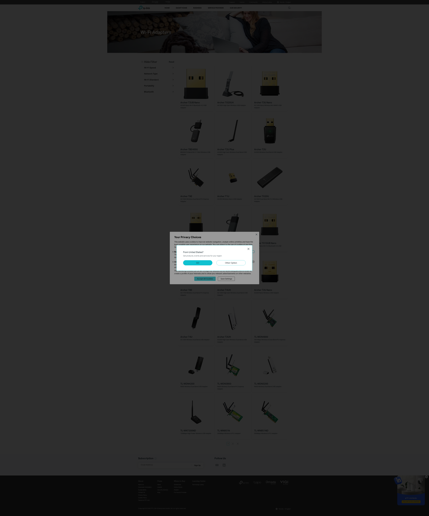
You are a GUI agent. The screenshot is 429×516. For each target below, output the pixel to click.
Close (248, 249)
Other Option (231, 262)
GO (197, 262)
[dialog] (214, 258)
